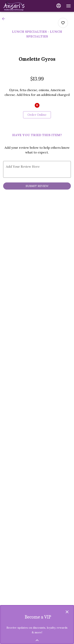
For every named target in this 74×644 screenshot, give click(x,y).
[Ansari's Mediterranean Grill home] (21, 6)
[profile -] (58, 5)
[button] (4, 18)
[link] (37, 114)
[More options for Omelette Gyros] (63, 23)
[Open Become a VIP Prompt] (37, 640)
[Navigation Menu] (68, 6)
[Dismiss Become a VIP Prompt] (67, 612)
